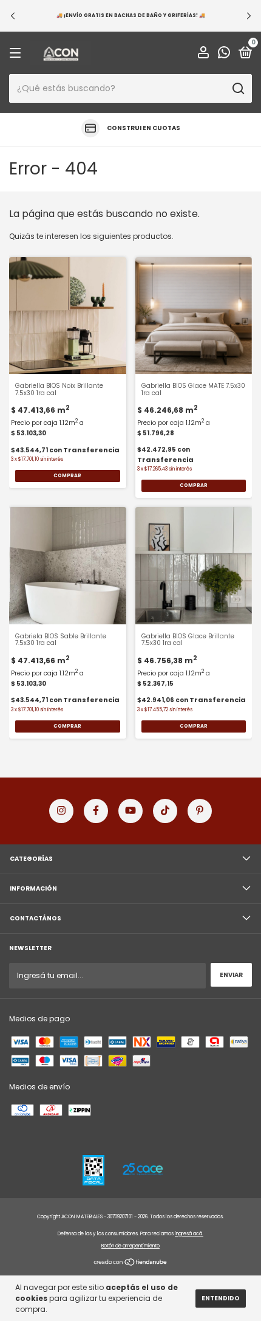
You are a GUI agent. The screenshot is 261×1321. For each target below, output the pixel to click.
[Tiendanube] (131, 1263)
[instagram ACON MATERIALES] (61, 811)
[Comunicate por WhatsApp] (224, 54)
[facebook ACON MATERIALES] (96, 811)
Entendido (221, 1298)
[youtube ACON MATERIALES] (130, 811)
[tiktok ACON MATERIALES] (165, 811)
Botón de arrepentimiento (130, 1246)
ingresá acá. (189, 1233)
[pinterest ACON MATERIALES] (200, 811)
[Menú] (17, 53)
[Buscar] (238, 89)
